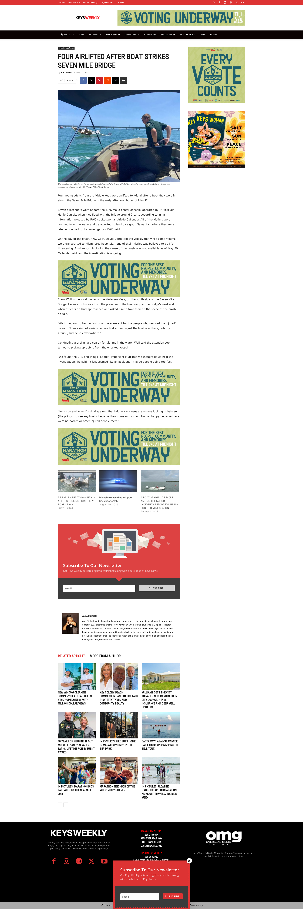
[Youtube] (242, 2)
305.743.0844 (151, 834)
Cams (202, 34)
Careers (120, 2)
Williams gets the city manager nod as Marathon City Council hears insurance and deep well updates (159, 700)
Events (213, 34)
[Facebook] (219, 2)
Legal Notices (107, 2)
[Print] (123, 80)
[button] (214, 2)
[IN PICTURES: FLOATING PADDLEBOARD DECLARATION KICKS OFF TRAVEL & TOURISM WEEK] (161, 770)
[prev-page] (60, 805)
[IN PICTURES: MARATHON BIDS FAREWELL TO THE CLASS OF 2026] (77, 770)
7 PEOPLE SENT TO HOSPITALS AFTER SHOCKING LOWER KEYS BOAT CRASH (76, 501)
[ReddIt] (107, 80)
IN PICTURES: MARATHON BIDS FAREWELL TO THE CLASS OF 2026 (76, 790)
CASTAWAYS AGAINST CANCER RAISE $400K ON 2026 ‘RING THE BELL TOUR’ (160, 745)
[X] (236, 2)
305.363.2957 (151, 856)
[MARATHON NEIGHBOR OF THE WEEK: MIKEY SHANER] (119, 770)
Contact (61, 2)
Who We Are (74, 2)
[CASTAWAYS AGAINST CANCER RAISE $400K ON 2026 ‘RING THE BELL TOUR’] (161, 725)
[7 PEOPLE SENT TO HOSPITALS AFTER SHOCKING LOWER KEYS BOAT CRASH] (77, 481)
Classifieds (150, 34)
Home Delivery (90, 2)
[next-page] (65, 805)
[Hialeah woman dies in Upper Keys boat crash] (118, 481)
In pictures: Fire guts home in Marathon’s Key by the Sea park (118, 745)
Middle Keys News (66, 48)
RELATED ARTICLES (72, 656)
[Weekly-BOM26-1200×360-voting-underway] (119, 278)
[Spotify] (231, 2)
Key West (93, 34)
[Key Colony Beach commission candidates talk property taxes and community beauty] (119, 676)
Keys (81, 34)
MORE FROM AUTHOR (105, 656)
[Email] (115, 80)
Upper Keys (130, 34)
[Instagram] (225, 2)
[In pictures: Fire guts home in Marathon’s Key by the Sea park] (119, 725)
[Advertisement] (216, 197)
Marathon (111, 34)
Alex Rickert (67, 72)
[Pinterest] (99, 80)
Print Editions (187, 34)
